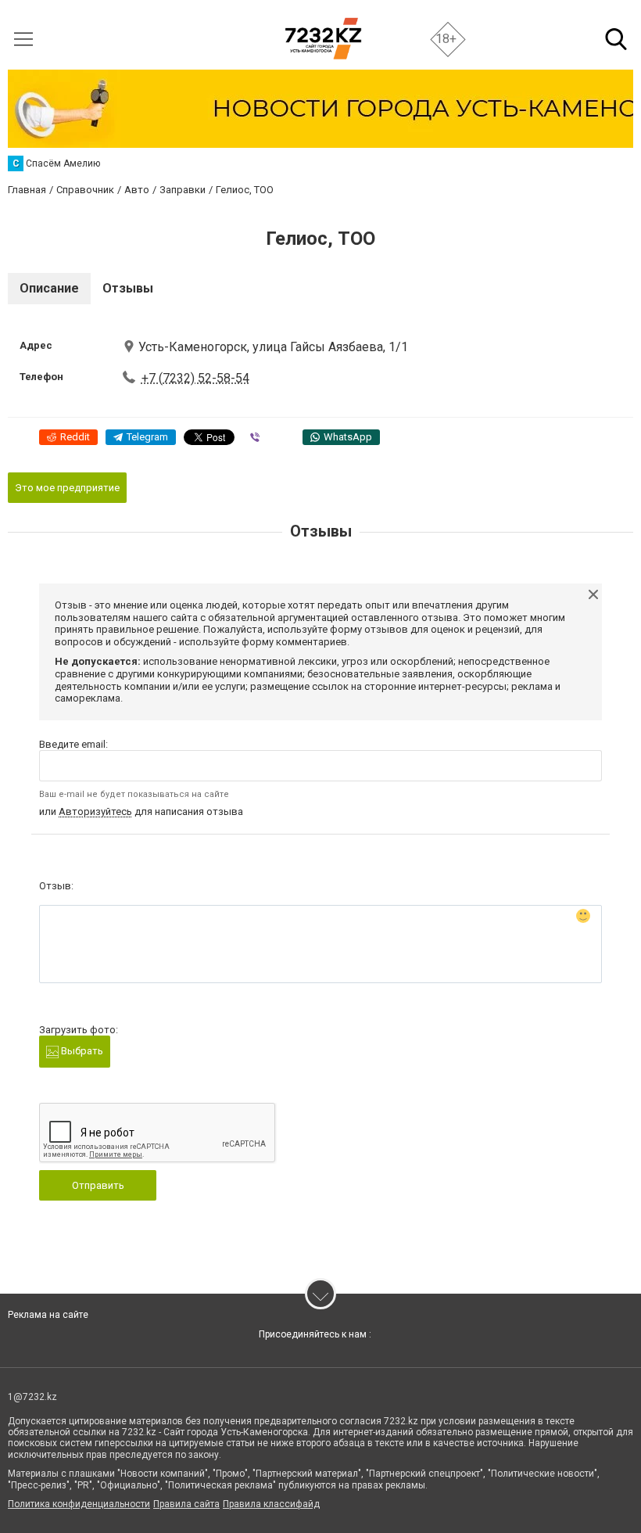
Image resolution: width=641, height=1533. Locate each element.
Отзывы (127, 288)
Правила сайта (186, 1504)
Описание (49, 288)
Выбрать (81, 1051)
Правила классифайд (271, 1504)
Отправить (98, 1185)
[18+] (323, 38)
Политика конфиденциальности (79, 1504)
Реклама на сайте (48, 1314)
